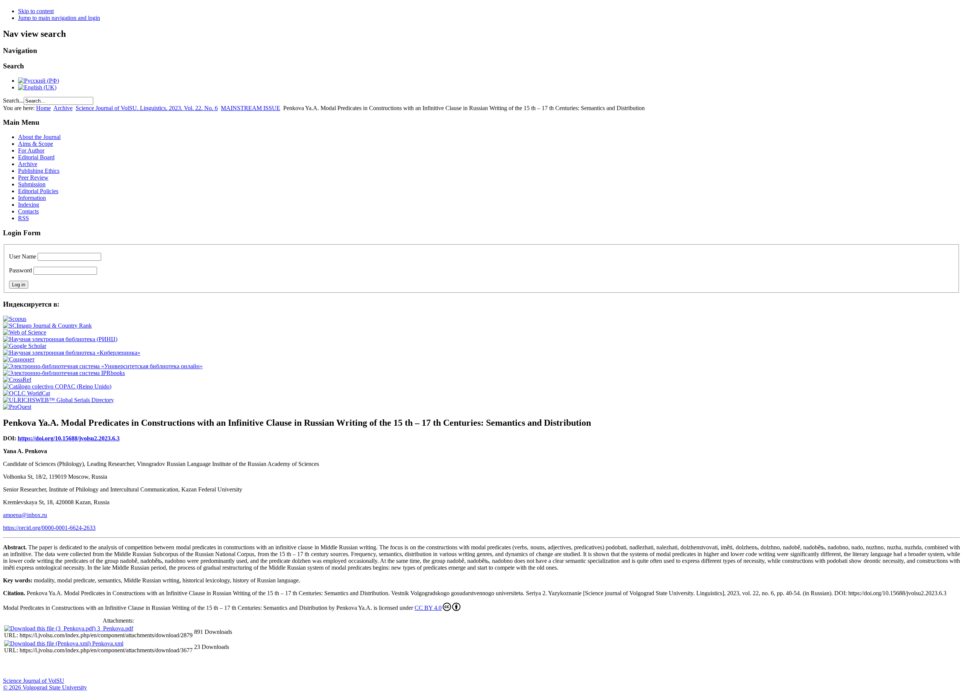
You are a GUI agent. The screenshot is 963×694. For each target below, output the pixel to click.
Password (20, 270)
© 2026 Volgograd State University (45, 687)
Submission (32, 184)
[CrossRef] (17, 379)
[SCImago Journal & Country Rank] (47, 325)
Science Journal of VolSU (33, 680)
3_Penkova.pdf (115, 628)
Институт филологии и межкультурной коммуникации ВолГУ (181, 666)
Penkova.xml (107, 643)
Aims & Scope (35, 144)
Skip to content (36, 11)
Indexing (28, 204)
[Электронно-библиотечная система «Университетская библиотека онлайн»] (103, 366)
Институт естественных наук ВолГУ (125, 666)
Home (43, 108)
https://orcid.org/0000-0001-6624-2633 (49, 528)
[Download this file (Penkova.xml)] (48, 643)
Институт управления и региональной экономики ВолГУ (144, 666)
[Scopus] (14, 319)
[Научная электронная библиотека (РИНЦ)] (60, 339)
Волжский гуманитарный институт (31, 666)
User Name (22, 256)
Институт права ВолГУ (200, 666)
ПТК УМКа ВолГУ (50, 666)
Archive (63, 108)
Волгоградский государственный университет (12, 666)
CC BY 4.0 (428, 608)
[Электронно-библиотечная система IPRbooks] (64, 373)
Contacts (28, 211)
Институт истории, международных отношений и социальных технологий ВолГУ (219, 666)
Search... (13, 100)
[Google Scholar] (24, 346)
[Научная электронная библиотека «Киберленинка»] (71, 352)
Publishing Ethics (38, 171)
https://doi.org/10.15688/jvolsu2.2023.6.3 (69, 438)
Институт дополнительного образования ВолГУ (238, 666)
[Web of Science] (24, 332)
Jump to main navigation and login (59, 18)
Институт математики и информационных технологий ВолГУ (68, 666)
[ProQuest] (17, 407)
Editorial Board (36, 157)
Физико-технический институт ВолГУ (87, 666)
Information (32, 198)
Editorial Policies (38, 191)
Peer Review (33, 177)
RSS (23, 218)
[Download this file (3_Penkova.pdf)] (50, 628)
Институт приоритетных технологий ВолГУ (106, 666)
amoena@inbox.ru (25, 515)
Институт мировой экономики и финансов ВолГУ (162, 666)
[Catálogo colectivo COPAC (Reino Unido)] (57, 386)
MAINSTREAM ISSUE (250, 108)
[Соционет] (19, 359)
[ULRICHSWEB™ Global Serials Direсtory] (58, 400)
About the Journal (39, 137)
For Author (31, 150)
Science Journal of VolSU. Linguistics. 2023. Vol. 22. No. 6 (147, 108)
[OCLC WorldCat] (26, 393)
